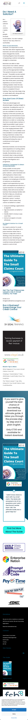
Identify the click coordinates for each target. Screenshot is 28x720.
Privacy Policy (14, 717)
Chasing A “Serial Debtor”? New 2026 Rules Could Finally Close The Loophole (13, 376)
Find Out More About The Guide (14, 530)
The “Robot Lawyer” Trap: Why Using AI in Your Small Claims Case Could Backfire (14, 383)
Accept (14, 709)
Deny (14, 714)
